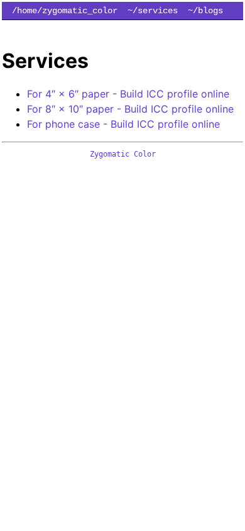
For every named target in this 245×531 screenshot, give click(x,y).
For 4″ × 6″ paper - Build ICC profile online (128, 93)
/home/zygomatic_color (64, 11)
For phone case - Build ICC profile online (123, 124)
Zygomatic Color (123, 154)
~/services (153, 11)
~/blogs (205, 11)
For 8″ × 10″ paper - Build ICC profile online (130, 109)
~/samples (34, 28)
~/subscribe (205, 28)
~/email (84, 28)
